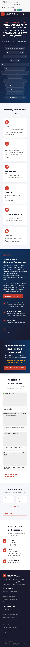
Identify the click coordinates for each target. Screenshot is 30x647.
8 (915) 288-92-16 (16, 4)
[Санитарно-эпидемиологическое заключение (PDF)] (15, 439)
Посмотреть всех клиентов (11, 512)
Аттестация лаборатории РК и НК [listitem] (15, 97)
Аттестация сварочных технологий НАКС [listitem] (15, 56)
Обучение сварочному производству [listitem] (15, 68)
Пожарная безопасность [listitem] (15, 77)
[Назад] (13, 506)
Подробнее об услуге (13, 296)
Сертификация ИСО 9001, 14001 (10, 617)
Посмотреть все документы (11, 475)
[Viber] (15, 10)
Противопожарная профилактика (11, 627)
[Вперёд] (17, 506)
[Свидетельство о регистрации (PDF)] (15, 459)
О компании (6, 635)
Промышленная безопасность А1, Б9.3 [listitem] (15, 81)
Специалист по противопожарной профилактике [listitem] (15, 73)
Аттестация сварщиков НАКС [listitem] (15, 52)
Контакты (5, 632)
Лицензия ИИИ (6, 612)
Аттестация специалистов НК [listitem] (15, 93)
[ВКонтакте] (20, 10)
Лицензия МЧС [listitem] (15, 60)
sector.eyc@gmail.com (7, 10)
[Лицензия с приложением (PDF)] (15, 419)
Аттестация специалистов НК (10, 599)
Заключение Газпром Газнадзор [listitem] (15, 48)
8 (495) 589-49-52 (14, 7)
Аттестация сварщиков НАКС (10, 591)
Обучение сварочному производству (12, 601)
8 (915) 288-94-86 (5, 7)
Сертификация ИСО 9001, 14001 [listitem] (15, 85)
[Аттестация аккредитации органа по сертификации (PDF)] (15, 399)
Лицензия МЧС (6, 609)
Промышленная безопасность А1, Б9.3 (12, 630)
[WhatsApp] (18, 10)
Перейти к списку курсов (15, 367)
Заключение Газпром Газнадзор (10, 614)
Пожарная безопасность (9, 624)
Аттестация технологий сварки (10, 594)
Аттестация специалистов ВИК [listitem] (15, 89)
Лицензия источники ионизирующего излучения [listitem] (15, 64)
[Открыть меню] (23, 14)
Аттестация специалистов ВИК (10, 596)
